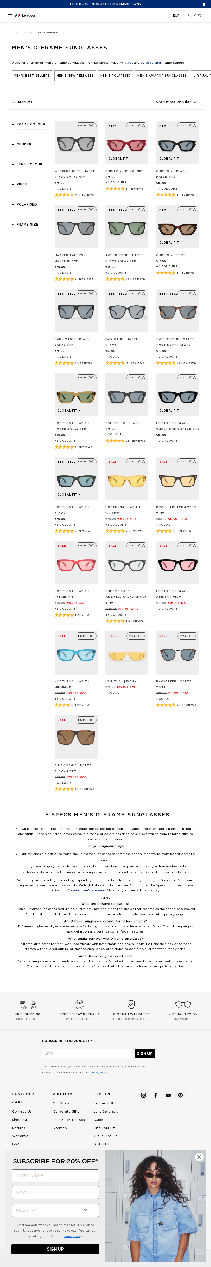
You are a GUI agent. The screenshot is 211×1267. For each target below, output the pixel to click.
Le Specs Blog (105, 1103)
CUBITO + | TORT (171, 255)
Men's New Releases (75, 75)
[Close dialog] (199, 1156)
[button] (190, 15)
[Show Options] (85, 1209)
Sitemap (60, 1128)
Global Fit (101, 1144)
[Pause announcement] (204, 4)
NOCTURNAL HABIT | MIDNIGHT (72, 684)
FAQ (15, 1144)
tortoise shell (151, 62)
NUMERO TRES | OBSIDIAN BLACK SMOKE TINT (126, 597)
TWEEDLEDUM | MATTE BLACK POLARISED (125, 258)
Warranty (20, 1136)
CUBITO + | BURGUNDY (125, 171)
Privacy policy (99, 1073)
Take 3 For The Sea (69, 1120)
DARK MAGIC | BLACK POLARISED (72, 342)
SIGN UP (144, 1053)
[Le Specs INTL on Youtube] (168, 1095)
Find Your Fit (104, 1128)
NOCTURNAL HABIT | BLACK (72, 510)
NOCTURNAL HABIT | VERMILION (72, 594)
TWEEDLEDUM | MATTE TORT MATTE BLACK (175, 342)
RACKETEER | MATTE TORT (173, 684)
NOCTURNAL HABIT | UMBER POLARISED (72, 426)
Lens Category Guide (106, 1116)
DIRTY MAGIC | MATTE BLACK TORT (73, 768)
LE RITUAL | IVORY (121, 681)
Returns (18, 1128)
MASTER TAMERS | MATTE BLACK (70, 258)
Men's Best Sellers (32, 75)
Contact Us (22, 1111)
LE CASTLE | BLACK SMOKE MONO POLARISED (177, 426)
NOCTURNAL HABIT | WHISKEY (123, 510)
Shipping (19, 1120)
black (128, 62)
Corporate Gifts (66, 1111)
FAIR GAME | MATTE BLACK (122, 342)
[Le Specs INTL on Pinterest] (180, 1095)
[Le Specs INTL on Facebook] (156, 1095)
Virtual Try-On (105, 1136)
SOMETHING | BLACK (123, 423)
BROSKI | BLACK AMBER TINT (176, 510)
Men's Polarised (115, 75)
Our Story (61, 1103)
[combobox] (45, 1210)
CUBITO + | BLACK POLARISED (171, 174)
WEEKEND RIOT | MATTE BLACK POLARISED (75, 174)
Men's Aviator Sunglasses (162, 75)
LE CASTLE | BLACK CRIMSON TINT (172, 594)
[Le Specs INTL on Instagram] (143, 1095)
